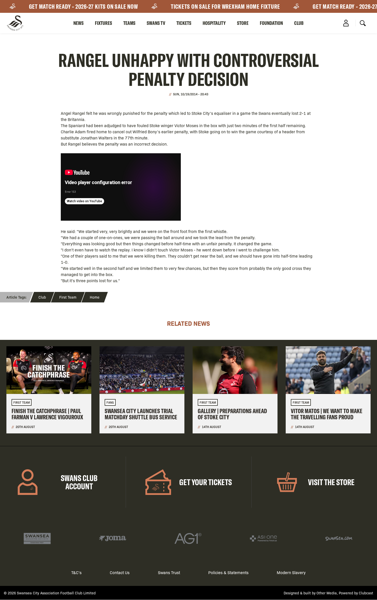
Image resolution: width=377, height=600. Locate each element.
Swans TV (156, 23)
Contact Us (120, 572)
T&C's (76, 572)
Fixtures (103, 23)
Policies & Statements (228, 572)
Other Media (326, 593)
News (78, 23)
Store (243, 23)
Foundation (271, 23)
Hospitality (214, 23)
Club (299, 23)
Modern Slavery (291, 572)
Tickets (183, 23)
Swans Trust (169, 572)
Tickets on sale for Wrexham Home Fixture (217, 6)
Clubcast (366, 593)
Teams (129, 23)
